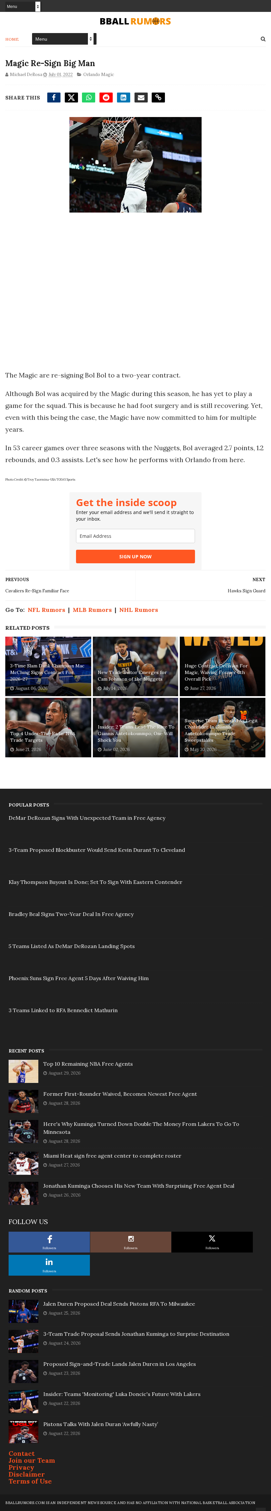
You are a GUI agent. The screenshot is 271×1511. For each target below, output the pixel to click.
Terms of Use (30, 1481)
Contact (22, 1453)
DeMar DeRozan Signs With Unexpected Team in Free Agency (87, 818)
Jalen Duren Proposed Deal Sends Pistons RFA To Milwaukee (119, 1303)
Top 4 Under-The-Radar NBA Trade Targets (42, 737)
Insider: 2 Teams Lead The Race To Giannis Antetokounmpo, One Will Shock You (136, 733)
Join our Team (32, 1460)
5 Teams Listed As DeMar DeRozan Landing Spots (72, 946)
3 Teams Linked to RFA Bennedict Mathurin (63, 1010)
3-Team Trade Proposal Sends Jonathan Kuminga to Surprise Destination (136, 1334)
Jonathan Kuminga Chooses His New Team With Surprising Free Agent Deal (138, 1185)
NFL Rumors (46, 610)
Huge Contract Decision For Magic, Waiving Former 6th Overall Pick (216, 672)
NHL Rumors (138, 610)
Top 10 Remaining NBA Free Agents (88, 1063)
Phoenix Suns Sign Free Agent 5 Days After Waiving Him (79, 978)
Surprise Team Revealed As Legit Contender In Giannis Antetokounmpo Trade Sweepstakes (221, 730)
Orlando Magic (98, 74)
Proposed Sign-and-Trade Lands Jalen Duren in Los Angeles (119, 1364)
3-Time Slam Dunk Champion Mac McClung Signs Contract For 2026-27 (47, 672)
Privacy (21, 1467)
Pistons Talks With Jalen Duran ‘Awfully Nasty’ (100, 1424)
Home (12, 39)
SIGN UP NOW (135, 556)
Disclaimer (27, 1474)
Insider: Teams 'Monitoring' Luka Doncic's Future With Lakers (122, 1394)
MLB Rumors (92, 610)
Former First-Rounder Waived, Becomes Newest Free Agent (120, 1094)
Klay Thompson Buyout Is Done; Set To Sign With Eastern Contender (95, 882)
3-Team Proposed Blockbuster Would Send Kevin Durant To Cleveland (97, 850)
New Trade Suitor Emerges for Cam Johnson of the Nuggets (132, 675)
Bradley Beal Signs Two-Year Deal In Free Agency (71, 914)
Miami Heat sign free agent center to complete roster (112, 1155)
